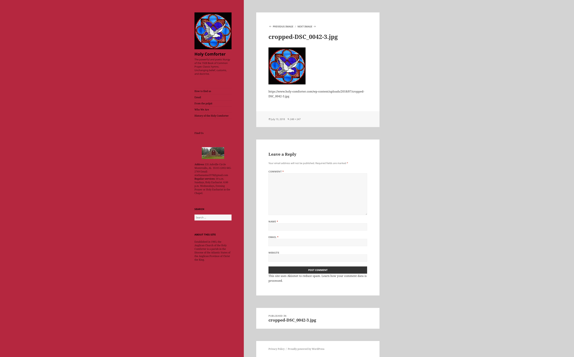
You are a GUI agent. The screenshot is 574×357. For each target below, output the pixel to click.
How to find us (202, 91)
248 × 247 (295, 119)
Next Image (304, 26)
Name (273, 221)
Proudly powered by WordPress (306, 349)
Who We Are (201, 109)
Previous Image (283, 26)
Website (273, 252)
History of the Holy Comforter (211, 115)
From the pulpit (203, 103)
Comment (276, 171)
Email (197, 97)
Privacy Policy (276, 349)
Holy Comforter (210, 54)
